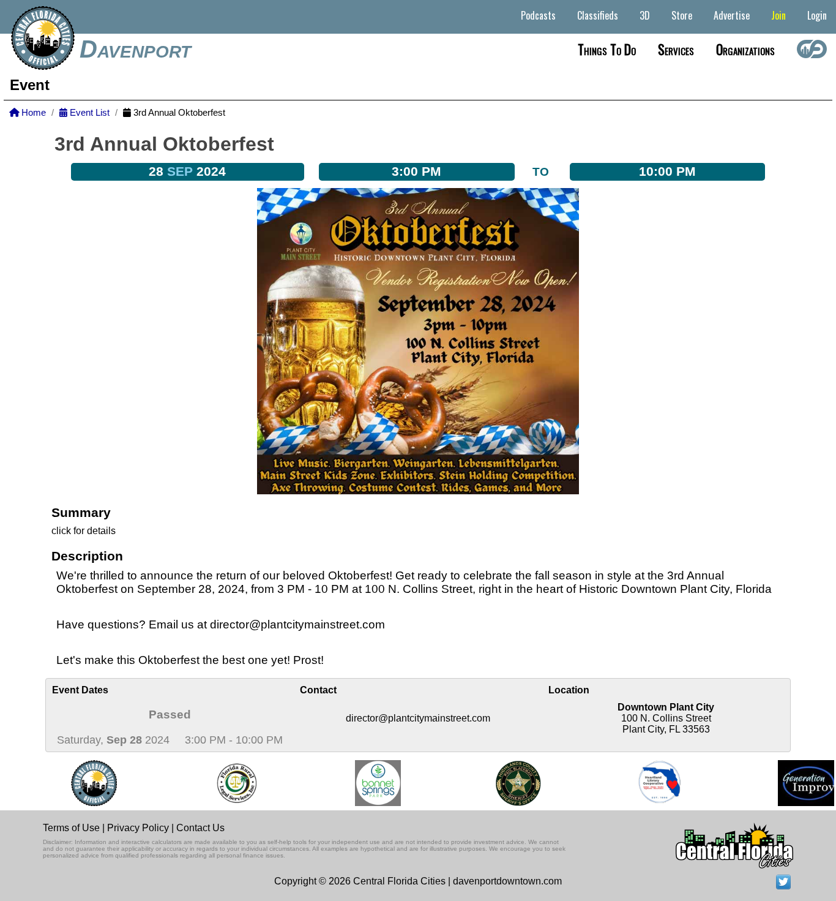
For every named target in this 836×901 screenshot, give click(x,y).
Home (32, 113)
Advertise (732, 15)
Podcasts (538, 15)
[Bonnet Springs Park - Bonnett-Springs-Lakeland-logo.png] (367, 783)
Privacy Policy (138, 828)
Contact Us (200, 828)
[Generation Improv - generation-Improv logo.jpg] (798, 783)
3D (645, 15)
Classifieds (597, 15)
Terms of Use (71, 828)
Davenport (135, 49)
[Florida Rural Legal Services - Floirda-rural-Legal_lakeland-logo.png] (225, 783)
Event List (88, 113)
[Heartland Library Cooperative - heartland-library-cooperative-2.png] (649, 783)
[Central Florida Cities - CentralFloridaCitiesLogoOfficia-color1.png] (83, 783)
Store (681, 15)
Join (778, 15)
